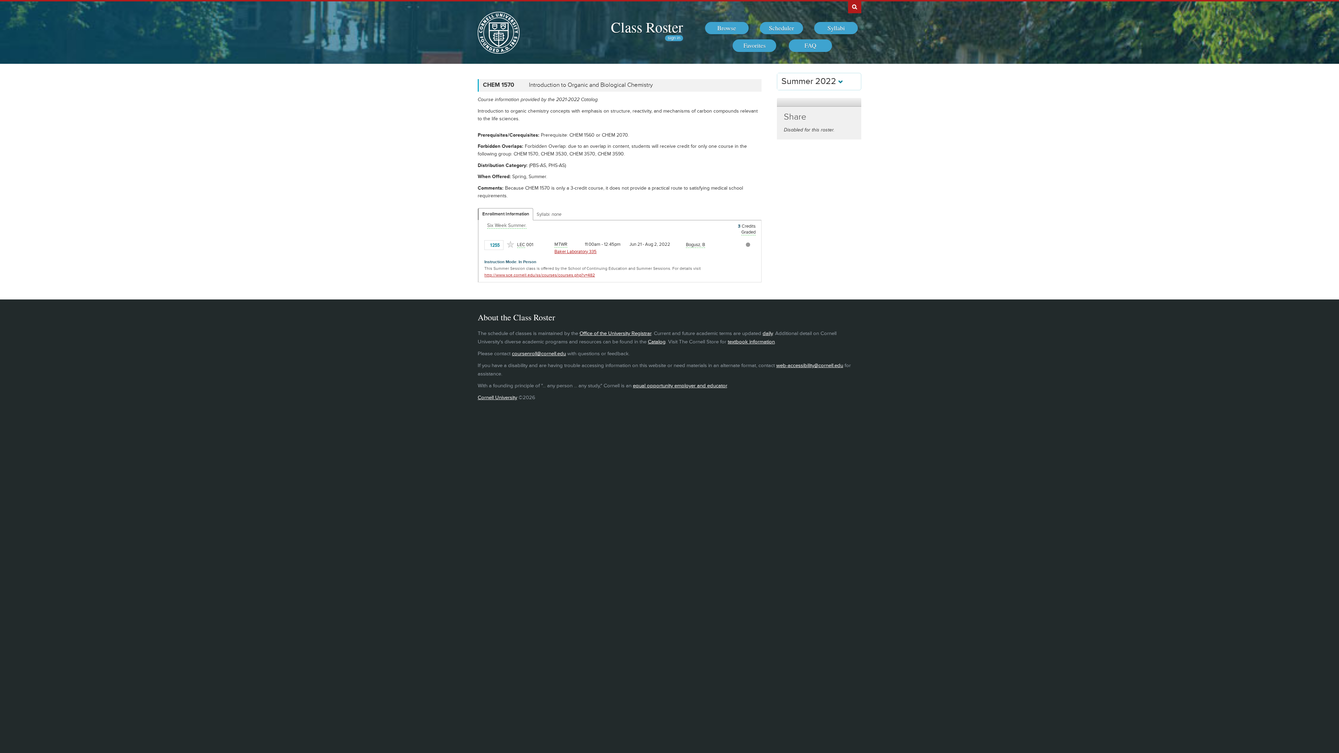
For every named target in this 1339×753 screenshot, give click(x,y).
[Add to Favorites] (510, 244)
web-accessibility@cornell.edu (809, 365)
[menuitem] (727, 28)
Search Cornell (854, 6)
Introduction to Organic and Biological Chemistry (591, 85)
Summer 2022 (809, 81)
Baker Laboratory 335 (575, 251)
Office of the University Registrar (615, 333)
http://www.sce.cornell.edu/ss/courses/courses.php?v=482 (539, 275)
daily (768, 333)
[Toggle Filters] (819, 102)
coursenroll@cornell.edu (539, 353)
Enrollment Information (505, 214)
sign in (674, 38)
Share (795, 117)
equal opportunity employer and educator (680, 385)
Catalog (657, 342)
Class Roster (647, 27)
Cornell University (497, 397)
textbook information (751, 342)
